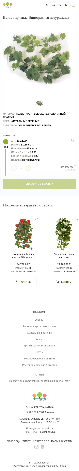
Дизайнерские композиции (39, 345)
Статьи (39, 374)
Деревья (39, 319)
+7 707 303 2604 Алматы (39, 412)
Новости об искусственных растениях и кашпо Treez (39, 381)
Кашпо (39, 339)
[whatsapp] (43, 447)
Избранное (59, 5)
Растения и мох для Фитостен (39, 365)
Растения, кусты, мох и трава (39, 326)
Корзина (65, 5)
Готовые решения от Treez (39, 358)
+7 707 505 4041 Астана (39, 406)
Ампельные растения (39, 332)
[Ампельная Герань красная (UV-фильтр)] (23, 234)
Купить (26, 282)
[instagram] (36, 447)
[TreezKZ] (7, 5)
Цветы (39, 352)
